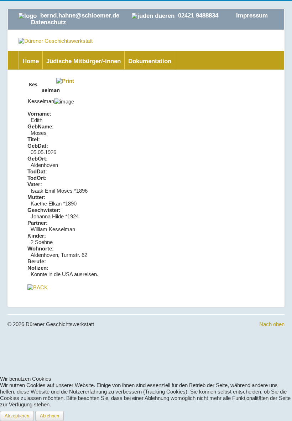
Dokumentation (149, 61)
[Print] (65, 80)
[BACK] (37, 287)
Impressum (252, 15)
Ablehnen (49, 416)
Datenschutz (48, 22)
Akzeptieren (17, 416)
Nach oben (272, 324)
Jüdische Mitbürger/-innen (83, 61)
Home (30, 61)
